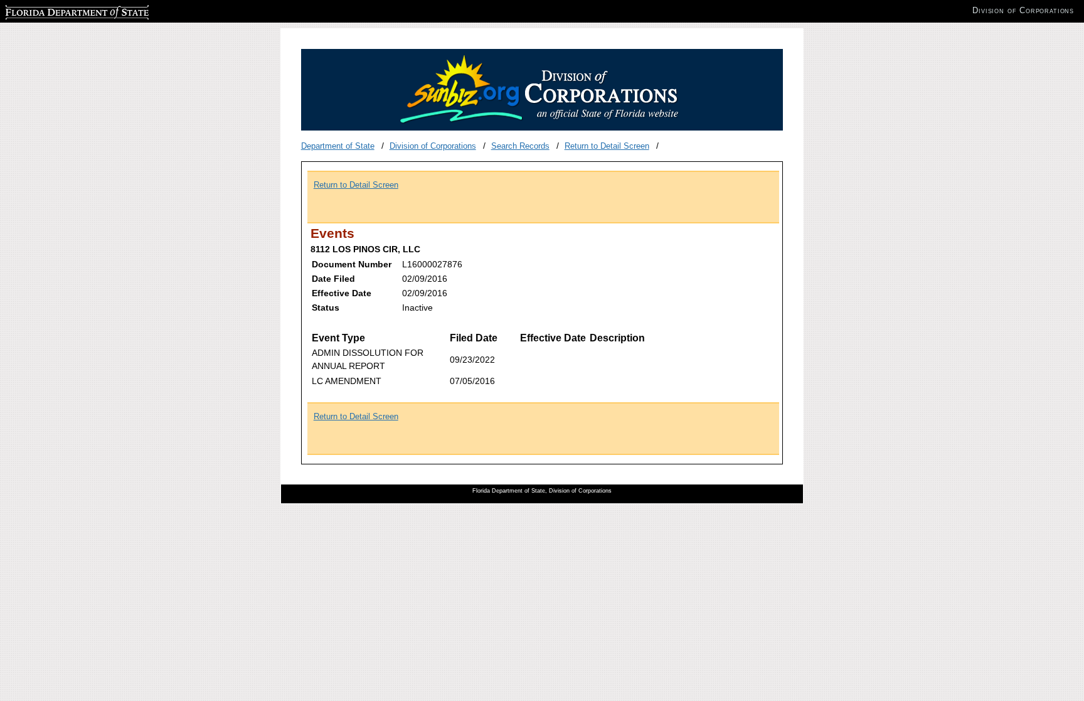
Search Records (520, 146)
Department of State (338, 146)
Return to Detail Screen (607, 146)
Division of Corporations (433, 146)
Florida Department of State (55, 10)
